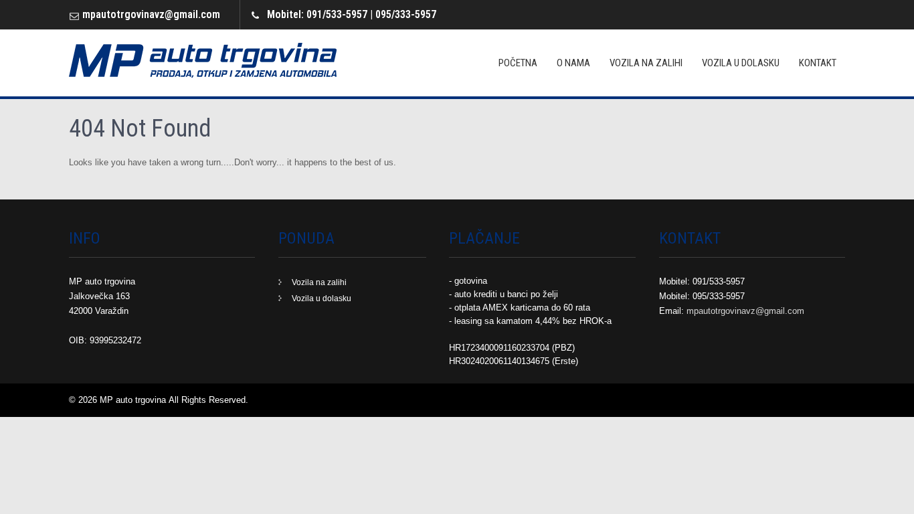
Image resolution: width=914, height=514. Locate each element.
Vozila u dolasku (741, 63)
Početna (517, 63)
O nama (573, 63)
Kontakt (817, 63)
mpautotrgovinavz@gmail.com (151, 14)
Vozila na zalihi (646, 63)
